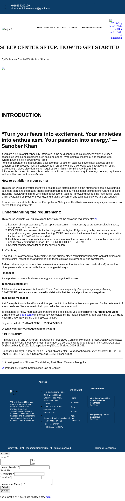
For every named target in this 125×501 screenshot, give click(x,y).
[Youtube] (119, 7)
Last (33, 463)
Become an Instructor (92, 27)
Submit (5, 487)
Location (6, 477)
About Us (48, 27)
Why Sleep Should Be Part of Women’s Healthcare (100, 400)
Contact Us (74, 27)
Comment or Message (12, 484)
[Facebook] (81, 7)
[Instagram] (110, 7)
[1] (3, 362)
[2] (95, 219)
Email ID (6, 470)
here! (48, 496)
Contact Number (10, 467)
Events (74, 411)
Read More (94, 405)
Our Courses (60, 27)
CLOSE (4, 453)
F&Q (73, 416)
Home (39, 27)
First (33, 460)
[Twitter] (90, 7)
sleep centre (27, 314)
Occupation (7, 473)
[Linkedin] (100, 7)
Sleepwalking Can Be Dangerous (100, 416)
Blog (73, 407)
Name (4, 457)
